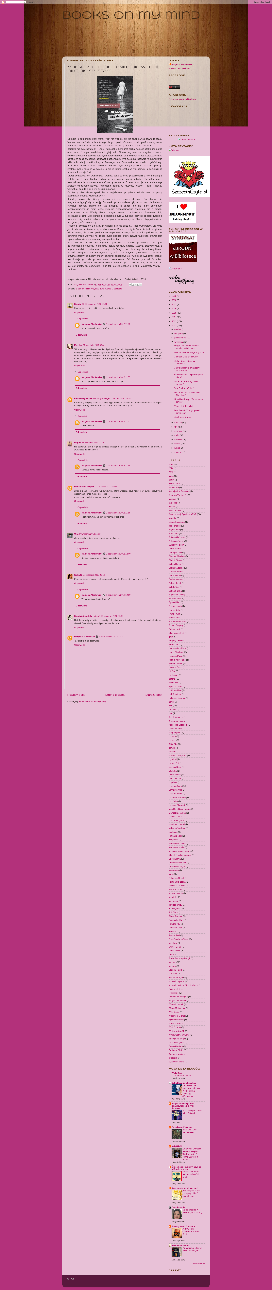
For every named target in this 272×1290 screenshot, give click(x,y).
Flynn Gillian (174, 602)
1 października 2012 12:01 (111, 636)
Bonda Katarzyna (177, 522)
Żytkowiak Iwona (176, 1061)
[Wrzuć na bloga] (132, 284)
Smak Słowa (174, 950)
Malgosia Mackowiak (84, 284)
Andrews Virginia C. (178, 495)
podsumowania (176, 893)
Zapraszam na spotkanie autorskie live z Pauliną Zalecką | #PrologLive (191, 1090)
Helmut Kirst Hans (177, 660)
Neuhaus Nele (175, 836)
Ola (76, 534)
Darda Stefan (175, 575)
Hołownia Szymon (177, 698)
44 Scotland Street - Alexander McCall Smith (191, 1174)
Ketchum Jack (175, 728)
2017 (174, 304)
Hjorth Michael (175, 686)
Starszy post (153, 694)
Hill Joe (172, 671)
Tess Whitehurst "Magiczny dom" (189, 352)
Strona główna (115, 694)
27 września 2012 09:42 (121, 398)
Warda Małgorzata (113, 288)
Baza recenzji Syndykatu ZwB (90, 288)
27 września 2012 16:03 (89, 534)
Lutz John (173, 801)
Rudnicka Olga (175, 927)
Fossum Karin (175, 606)
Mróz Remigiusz (176, 820)
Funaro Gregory (176, 625)
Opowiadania (175, 859)
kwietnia (178, 439)
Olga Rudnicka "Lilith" (184, 388)
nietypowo (173, 839)
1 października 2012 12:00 (118, 554)
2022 (174, 296)
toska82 (78, 575)
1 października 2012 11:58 (118, 465)
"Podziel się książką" (183, 406)
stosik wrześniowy (182, 417)
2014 (174, 317)
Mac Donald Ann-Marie (179, 809)
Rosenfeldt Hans (176, 920)
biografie (172, 518)
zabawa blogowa (176, 1042)
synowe (172, 962)
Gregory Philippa (176, 640)
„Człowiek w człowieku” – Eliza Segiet (190, 1231)
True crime (173, 993)
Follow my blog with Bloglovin (182, 99)
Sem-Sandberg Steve (179, 939)
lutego (177, 448)
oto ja (171, 874)
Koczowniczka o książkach (185, 1188)
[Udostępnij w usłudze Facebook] (138, 284)
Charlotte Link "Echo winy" (186, 356)
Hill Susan (173, 675)
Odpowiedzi (82, 318)
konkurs (172, 751)
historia (172, 679)
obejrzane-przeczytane (179, 851)
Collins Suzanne (176, 568)
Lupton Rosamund (177, 797)
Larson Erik (174, 763)
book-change (175, 526)
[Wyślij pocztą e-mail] (130, 284)
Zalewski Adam (176, 1046)
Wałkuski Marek (176, 1004)
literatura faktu (175, 786)
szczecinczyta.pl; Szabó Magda (183, 985)
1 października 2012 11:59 (118, 512)
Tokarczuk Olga (176, 989)
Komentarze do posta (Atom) (92, 701)
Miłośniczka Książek (84, 486)
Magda (77, 442)
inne (170, 713)
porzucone (173, 901)
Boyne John (174, 529)
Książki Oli (177, 1146)
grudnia (178, 329)
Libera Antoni (174, 774)
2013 (174, 321)
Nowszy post (76, 694)
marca (177, 443)
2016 (174, 308)
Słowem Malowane (181, 1245)
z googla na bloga (177, 1038)
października (180, 337)
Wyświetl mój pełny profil (180, 68)
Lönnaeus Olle (175, 790)
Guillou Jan (174, 644)
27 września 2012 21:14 (94, 575)
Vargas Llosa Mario (177, 1000)
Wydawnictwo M (176, 1031)
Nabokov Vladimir (177, 828)
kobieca (172, 736)
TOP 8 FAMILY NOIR (182, 1076)
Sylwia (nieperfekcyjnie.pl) (87, 616)
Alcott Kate (174, 487)
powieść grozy (175, 905)
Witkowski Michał (177, 1016)
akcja (171, 476)
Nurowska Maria (176, 847)
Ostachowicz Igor (177, 866)
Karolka (78, 345)
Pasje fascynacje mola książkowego (92, 398)
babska (172, 506)
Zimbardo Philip (176, 1050)
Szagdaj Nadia (175, 970)
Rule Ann (173, 931)
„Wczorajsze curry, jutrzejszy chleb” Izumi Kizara (191, 1193)
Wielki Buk (177, 1073)
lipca (176, 426)
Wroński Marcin (176, 1023)
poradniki (173, 897)
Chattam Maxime (177, 556)
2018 (174, 300)
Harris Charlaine (176, 652)
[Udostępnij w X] (135, 284)
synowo (172, 966)
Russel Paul (174, 935)
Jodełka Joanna (176, 717)
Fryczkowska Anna (177, 621)
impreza (172, 709)
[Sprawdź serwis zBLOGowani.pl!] (186, 139)
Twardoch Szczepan (178, 996)
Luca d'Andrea (175, 793)
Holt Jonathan (175, 694)
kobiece (172, 740)
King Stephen (175, 732)
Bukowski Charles (177, 537)
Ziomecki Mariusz (177, 1054)
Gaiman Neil (174, 629)
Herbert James (175, 663)
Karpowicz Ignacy (177, 721)
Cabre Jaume (175, 548)
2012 (174, 325)
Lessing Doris (175, 767)
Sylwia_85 (79, 304)
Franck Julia (174, 614)
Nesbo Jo (173, 832)
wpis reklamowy (176, 1019)
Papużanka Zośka (177, 882)
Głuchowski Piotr (176, 633)
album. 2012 (174, 483)
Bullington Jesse (176, 541)
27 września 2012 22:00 (112, 616)
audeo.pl (172, 499)
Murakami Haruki (177, 824)
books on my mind (131, 16)
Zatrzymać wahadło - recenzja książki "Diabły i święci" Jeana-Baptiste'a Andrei (192, 1154)
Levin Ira (173, 771)
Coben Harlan (175, 564)
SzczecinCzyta (176, 977)
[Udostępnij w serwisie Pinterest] (141, 284)
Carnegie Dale (175, 552)
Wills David (174, 1012)
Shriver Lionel (175, 947)
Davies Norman (176, 579)
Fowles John (174, 610)
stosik (171, 954)
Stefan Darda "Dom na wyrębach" (184, 362)
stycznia (178, 452)
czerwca (178, 431)
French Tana (174, 617)
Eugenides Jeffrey (177, 594)
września (178, 342)
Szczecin (173, 973)
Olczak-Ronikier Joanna (180, 855)
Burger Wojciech (176, 545)
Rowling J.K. (174, 924)
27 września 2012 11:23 (106, 486)
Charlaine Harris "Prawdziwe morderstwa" (187, 369)
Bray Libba (173, 533)
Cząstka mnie (178, 1207)
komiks (172, 748)
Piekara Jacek (175, 889)
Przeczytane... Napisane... (184, 1226)
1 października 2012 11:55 (118, 324)
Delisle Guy (174, 587)
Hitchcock (173, 682)
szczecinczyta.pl (176, 981)
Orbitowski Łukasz (177, 862)
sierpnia (178, 422)
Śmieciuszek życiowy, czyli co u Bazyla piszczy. (186, 1168)
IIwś (170, 705)
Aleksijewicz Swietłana (179, 491)
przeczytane (174, 908)
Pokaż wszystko (199, 1263)
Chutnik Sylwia (175, 560)
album (171, 480)
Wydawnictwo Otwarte (179, 1035)
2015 (174, 313)
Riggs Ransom (175, 916)
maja (176, 435)
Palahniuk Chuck (176, 878)
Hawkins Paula (175, 656)
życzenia (173, 1058)
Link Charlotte (175, 778)
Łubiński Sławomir (177, 805)
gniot (171, 637)
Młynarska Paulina (177, 813)
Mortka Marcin (175, 816)
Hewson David (175, 667)
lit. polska (173, 782)
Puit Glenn (173, 912)
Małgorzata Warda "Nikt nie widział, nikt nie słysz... (186, 346)
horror (171, 702)
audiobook (173, 503)
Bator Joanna (175, 510)
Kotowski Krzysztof (178, 755)
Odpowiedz (79, 312)
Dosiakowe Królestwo (182, 1127)
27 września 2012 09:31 (96, 304)
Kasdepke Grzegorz (178, 725)
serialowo (173, 943)
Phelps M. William (177, 885)
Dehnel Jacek (175, 583)
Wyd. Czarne (175, 1027)
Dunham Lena (175, 591)
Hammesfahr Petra (177, 648)
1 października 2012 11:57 (118, 421)
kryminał (173, 759)
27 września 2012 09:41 (94, 345)
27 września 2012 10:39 (93, 442)
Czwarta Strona (176, 571)
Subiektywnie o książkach (184, 1083)
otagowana (174, 870)
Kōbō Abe (173, 744)
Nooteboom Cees (177, 843)
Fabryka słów (175, 598)
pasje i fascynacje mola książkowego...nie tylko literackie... (183, 1105)
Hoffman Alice (175, 690)
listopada (178, 333)
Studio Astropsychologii (179, 958)
